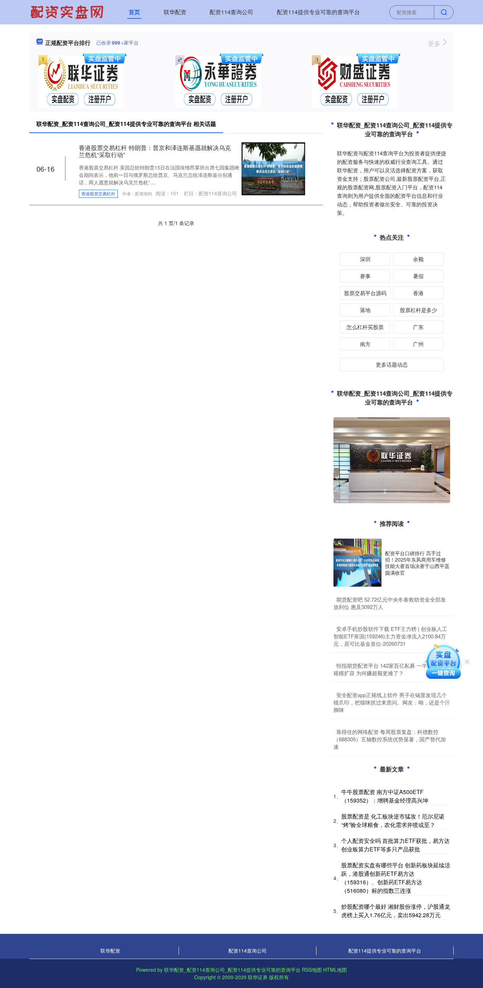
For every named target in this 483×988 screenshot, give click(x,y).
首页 (134, 12)
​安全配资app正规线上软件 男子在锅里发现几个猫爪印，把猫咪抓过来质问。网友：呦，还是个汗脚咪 (391, 702)
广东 (418, 327)
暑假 (418, 276)
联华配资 (175, 12)
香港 (418, 293)
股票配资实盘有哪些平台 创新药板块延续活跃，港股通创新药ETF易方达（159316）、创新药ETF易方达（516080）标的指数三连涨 (395, 878)
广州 (418, 343)
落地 (365, 310)
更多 (435, 43)
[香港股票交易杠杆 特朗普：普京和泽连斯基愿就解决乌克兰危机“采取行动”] (273, 168)
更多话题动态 (392, 364)
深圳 (365, 259)
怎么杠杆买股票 (365, 327)
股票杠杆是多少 (418, 310)
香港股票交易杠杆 (98, 193)
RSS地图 (312, 969)
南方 (365, 343)
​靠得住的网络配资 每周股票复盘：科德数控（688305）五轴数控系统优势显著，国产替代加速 (389, 739)
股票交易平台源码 (365, 293)
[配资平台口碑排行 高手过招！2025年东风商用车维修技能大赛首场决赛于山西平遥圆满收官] (357, 563)
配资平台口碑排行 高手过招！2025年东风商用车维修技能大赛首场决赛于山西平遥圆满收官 (417, 563)
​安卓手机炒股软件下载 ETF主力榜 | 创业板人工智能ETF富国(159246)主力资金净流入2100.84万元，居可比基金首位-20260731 (390, 636)
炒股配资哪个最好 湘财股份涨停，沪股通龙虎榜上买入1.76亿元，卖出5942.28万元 (395, 910)
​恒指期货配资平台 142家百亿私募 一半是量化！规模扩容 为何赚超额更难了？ (390, 669)
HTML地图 (335, 969)
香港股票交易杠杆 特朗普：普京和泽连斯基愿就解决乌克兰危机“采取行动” (155, 151)
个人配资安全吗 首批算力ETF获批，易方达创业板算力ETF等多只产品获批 (395, 845)
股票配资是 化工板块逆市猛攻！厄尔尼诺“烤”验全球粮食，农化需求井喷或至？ (392, 820)
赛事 (365, 276)
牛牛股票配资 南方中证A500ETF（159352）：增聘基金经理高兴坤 (384, 796)
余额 (418, 259)
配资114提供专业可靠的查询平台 (318, 12)
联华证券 (258, 977)
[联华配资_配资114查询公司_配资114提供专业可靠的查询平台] (67, 11)
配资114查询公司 (231, 12)
